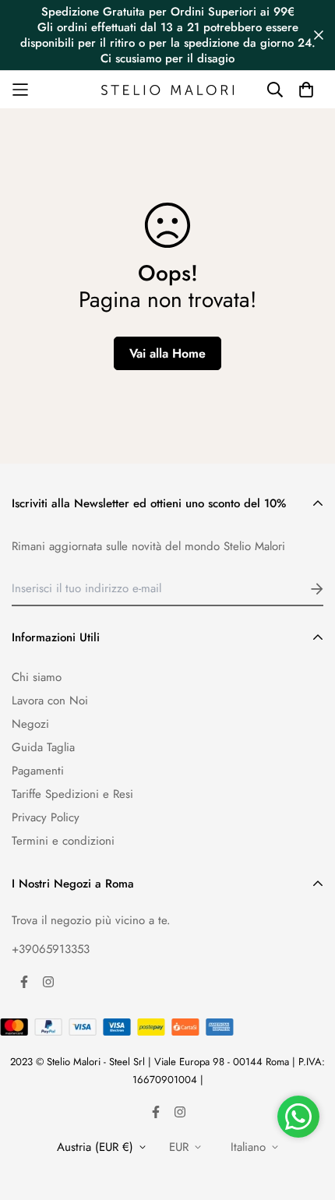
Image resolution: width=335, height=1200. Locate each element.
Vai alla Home (167, 353)
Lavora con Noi (50, 700)
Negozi (30, 723)
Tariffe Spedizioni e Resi (72, 794)
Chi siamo (37, 677)
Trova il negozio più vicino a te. (91, 920)
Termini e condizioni (63, 840)
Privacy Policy (45, 817)
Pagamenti (38, 770)
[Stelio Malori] (167, 89)
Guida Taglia (43, 747)
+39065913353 (51, 949)
